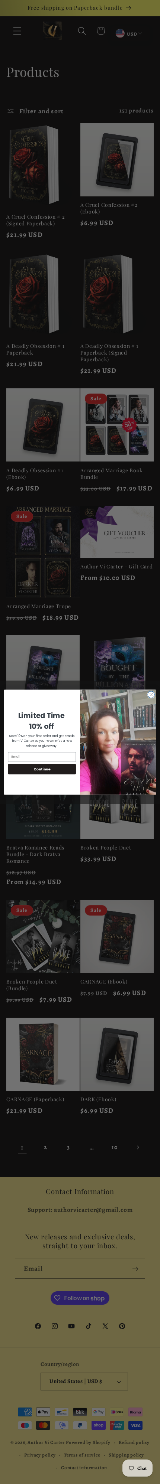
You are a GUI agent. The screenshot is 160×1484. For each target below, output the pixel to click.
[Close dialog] (151, 694)
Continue (42, 768)
